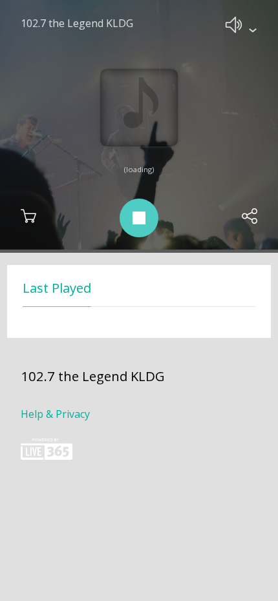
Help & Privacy (55, 414)
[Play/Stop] (139, 218)
